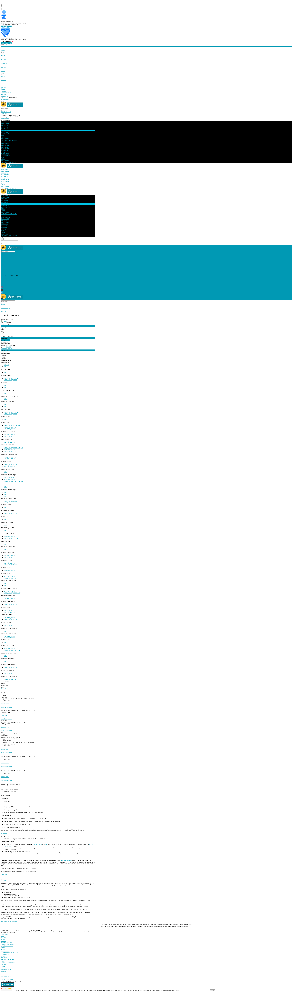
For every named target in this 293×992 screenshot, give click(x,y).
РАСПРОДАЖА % (5, 155)
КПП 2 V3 (6, 494)
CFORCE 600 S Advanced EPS (9, 454)
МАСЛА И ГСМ (5, 154)
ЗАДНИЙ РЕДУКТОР (9, 429)
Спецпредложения (6, 942)
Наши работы (5, 954)
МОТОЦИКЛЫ (5, 145)
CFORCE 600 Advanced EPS (9, 432)
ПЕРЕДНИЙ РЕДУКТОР (10, 380)
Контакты (3, 94)
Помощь (3, 964)
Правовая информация (7, 944)
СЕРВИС (3, 157)
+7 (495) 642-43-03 (6, 277)
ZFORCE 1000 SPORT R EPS (9, 499)
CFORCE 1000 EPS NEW (8, 670)
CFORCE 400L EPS (6, 417)
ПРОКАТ (3, 159)
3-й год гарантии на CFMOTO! (9, 953)
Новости (3, 941)
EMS (46, 844)
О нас (2, 936)
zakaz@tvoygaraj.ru (6, 707)
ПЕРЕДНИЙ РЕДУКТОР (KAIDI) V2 (13, 448)
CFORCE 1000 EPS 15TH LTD (9, 396)
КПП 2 (5, 366)
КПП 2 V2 (6, 365)
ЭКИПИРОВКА (5, 149)
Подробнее (4, 833)
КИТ (12, 846)
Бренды (3, 939)
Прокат (3, 961)
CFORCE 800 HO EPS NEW (9, 664)
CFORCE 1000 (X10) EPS (8, 402)
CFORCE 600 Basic (6, 461)
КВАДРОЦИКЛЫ (5, 144)
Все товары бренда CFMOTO (9, 921)
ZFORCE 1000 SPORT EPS (8, 547)
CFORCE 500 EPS (6, 516)
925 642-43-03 (5, 704)
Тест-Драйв (4, 958)
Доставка (3, 91)
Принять (212, 990)
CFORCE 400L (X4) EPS (7, 375)
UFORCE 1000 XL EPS (7, 390)
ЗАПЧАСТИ (4, 152)
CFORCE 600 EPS (6, 573)
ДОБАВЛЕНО (5, 340)
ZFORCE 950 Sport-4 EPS (8, 510)
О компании (4, 934)
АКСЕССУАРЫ (4, 150)
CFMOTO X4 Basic (6, 383)
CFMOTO (8, 347)
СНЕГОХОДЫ (4, 147)
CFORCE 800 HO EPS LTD (8, 602)
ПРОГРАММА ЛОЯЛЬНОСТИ (9, 162)
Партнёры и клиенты (7, 946)
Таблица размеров (6, 973)
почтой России (37, 844)
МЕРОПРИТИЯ (5, 160)
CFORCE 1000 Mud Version (9, 628)
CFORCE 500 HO (6, 362)
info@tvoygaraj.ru (6, 99)
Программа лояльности (8, 963)
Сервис (3, 949)
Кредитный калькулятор (8, 959)
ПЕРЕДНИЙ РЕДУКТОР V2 (11, 378)
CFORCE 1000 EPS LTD (8, 522)
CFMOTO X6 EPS (6, 541)
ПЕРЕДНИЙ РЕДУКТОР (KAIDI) (12, 425)
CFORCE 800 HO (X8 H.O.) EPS (10, 475)
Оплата (3, 89)
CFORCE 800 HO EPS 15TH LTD (10, 484)
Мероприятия (5, 96)
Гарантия (3, 971)
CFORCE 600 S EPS (6, 560)
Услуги (3, 947)
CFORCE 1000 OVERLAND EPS (10, 581)
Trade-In (3, 956)
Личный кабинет (6, 280)
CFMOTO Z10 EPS (6, 369)
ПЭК (9, 846)
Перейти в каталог (6, 26)
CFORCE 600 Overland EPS (9, 469)
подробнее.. (177, 990)
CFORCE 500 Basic (6, 505)
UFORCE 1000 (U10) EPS (8, 534)
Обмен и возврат (6, 93)
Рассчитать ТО (5, 951)
